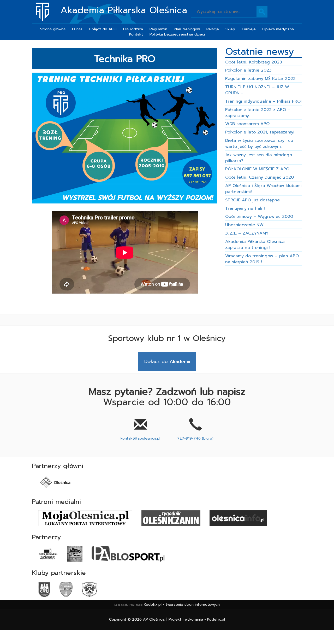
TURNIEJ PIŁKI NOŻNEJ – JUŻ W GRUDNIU (257, 90)
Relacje (212, 29)
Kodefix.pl (216, 619)
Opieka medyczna (278, 29)
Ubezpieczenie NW (244, 225)
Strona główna (52, 29)
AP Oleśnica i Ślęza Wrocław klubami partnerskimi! (263, 189)
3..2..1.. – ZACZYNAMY (247, 233)
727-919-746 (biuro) (195, 438)
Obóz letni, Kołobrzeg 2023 (253, 62)
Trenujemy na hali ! (245, 208)
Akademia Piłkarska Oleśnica (124, 10)
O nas (77, 29)
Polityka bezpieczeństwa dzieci (177, 34)
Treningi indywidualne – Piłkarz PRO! (263, 101)
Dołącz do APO (103, 29)
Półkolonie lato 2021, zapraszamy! (259, 132)
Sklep (230, 29)
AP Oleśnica (153, 619)
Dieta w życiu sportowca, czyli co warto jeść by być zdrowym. (259, 143)
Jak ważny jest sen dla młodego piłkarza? (258, 158)
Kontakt (136, 34)
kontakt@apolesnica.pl (140, 438)
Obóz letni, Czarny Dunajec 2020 (259, 177)
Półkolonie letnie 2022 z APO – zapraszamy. (257, 113)
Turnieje (249, 29)
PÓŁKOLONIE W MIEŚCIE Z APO (257, 169)
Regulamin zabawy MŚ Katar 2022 (260, 78)
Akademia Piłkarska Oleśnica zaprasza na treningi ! (255, 244)
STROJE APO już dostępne (252, 200)
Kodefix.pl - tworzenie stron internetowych (182, 604)
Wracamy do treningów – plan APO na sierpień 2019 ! (262, 259)
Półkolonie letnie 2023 (248, 70)
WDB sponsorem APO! (248, 124)
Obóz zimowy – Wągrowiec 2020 (259, 216)
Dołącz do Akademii (167, 361)
